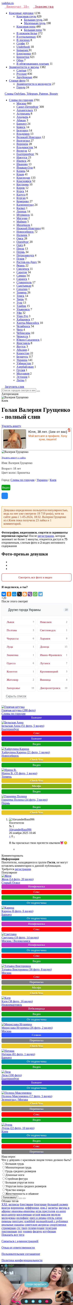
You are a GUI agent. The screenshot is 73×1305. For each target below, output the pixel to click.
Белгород (22, 130)
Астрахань (23, 113)
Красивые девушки (21, 13)
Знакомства (44, 6)
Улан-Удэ (22, 316)
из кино (61, 1211)
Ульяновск (23, 309)
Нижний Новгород (28, 228)
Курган (21, 198)
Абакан (21, 120)
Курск (20, 191)
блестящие (26, 1204)
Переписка (36, 982)
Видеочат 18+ (18, 6)
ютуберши (49, 1231)
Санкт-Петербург (27, 106)
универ (27, 1231)
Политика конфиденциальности (21, 1260)
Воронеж (22, 144)
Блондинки (23, 53)
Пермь (20, 252)
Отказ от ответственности (18, 1247)
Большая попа (33, 30)
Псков (20, 258)
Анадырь (22, 117)
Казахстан (22, 353)
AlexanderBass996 (20, 829)
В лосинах (23, 40)
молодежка (8, 1217)
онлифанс (22, 1217)
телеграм (51, 1228)
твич (24, 1228)
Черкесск (22, 336)
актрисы (13, 1204)
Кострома (22, 184)
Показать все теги (12, 1234)
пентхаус (18, 1221)
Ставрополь (24, 282)
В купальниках (26, 36)
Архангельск (24, 110)
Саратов (21, 272)
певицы (6, 1221)
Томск (20, 295)
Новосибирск (25, 231)
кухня (36, 1214)
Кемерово (22, 201)
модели (55, 1214)
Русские (21, 73)
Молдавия (22, 373)
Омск (19, 238)
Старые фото (17, 80)
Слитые (21, 70)
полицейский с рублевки (52, 1221)
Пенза (20, 248)
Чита (19, 329)
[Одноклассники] (9, 594)
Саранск (21, 279)
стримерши (8, 1228)
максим (45, 1214)
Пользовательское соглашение (20, 1253)
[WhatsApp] (35, 594)
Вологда (21, 150)
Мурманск (23, 214)
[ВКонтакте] (3, 594)
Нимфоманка (36, 886)
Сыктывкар (23, 285)
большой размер (57, 1204)
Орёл (19, 245)
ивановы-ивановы (23, 1211)
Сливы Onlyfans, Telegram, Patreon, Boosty (31, 93)
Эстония (21, 376)
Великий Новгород (28, 137)
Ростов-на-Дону (26, 262)
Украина (21, 360)
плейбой (29, 1221)
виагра (5, 1207)
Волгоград (23, 140)
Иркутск (21, 157)
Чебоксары (23, 333)
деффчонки (32, 1207)
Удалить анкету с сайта (13, 457)
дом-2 (43, 1207)
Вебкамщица (36, 1008)
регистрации (46, 535)
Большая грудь (33, 19)
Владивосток (24, 147)
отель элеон (54, 1217)
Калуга (20, 194)
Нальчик (21, 235)
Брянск (20, 127)
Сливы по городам (21, 100)
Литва (20, 380)
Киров (20, 187)
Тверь (20, 299)
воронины (17, 1207)
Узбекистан (23, 363)
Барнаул (21, 123)
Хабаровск (23, 319)
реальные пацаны (12, 1224)
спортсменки (58, 1224)
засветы (53, 1207)
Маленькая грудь (34, 23)
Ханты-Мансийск (27, 322)
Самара (21, 275)
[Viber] (30, 594)
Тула (19, 302)
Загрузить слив (14, 386)
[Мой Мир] (14, 594)
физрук (37, 1231)
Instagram (22, 50)
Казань (20, 171)
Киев (53, 480)
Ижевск (21, 160)
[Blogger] (24, 594)
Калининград (25, 204)
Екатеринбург (25, 154)
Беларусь (22, 356)
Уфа (19, 312)
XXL (4, 1204)
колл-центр (8, 1214)
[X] (19, 594)
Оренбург (22, 241)
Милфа (36, 786)
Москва (21, 103)
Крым (20, 174)
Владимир (23, 133)
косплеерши (24, 1214)
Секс (37, 733)
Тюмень (21, 292)
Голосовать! (10, 1197)
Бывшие (36, 717)
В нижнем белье (26, 33)
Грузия (20, 370)
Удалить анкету (11, 426)
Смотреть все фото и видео (35, 577)
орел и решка (38, 1217)
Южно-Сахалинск (27, 339)
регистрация (23, 869)
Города (20, 87)
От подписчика (36, 902)
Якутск (21, 346)
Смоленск (22, 268)
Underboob (23, 46)
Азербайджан (25, 366)
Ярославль (23, 343)
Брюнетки (22, 57)
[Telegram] (40, 594)
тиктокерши (9, 1231)
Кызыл (20, 208)
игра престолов (45, 1211)
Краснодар (23, 177)
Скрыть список (16, 696)
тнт (20, 1231)
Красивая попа (25, 26)
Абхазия (21, 349)
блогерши (40, 1204)
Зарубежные (24, 77)
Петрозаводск (25, 255)
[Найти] (38, 391)
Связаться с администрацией (19, 1241)
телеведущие (36, 1228)
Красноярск (23, 181)
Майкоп (21, 221)
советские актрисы (37, 1224)
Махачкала (23, 225)
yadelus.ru (7, 3)
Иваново (22, 164)
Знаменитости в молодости (33, 84)
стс (19, 1228)
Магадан (22, 218)
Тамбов (21, 306)
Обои (19, 60)
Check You (36, 759)
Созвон (36, 1035)
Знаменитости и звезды (24, 67)
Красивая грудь (26, 16)
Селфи (20, 43)
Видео (6, 487)
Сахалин (22, 289)
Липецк (21, 211)
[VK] (4, 496)
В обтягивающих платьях (32, 63)
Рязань (20, 265)
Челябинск (23, 326)
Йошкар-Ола (24, 167)
